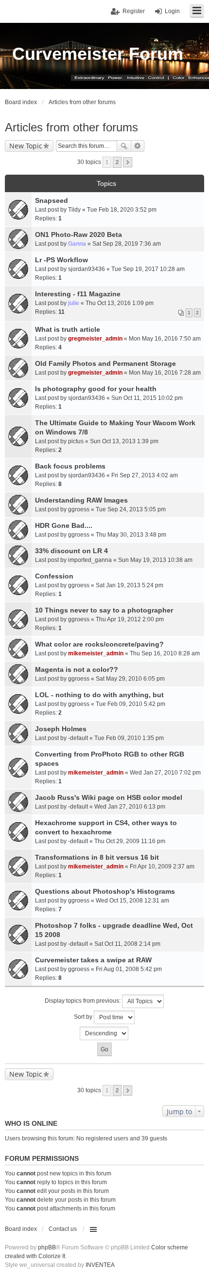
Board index (21, 1229)
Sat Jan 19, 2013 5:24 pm (129, 585)
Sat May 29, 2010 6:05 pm (130, 678)
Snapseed (51, 200)
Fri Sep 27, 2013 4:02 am (144, 475)
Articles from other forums (71, 127)
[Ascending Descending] (104, 1033)
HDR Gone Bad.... (63, 525)
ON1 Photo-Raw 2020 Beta (78, 234)
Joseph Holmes (61, 729)
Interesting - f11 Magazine (78, 294)
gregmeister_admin (95, 338)
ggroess (78, 509)
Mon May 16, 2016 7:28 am (165, 372)
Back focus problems (70, 466)
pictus (76, 441)
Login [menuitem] (172, 11)
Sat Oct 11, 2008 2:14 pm (127, 943)
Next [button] (127, 162)
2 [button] (117, 162)
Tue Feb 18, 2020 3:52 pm (122, 209)
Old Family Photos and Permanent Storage (105, 363)
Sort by (84, 1016)
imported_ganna (90, 560)
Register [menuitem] (133, 11)
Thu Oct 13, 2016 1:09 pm (120, 303)
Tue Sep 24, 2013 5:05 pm (131, 509)
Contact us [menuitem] (63, 1229)
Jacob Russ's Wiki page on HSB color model (108, 797)
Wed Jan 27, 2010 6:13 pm (129, 806)
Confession (54, 576)
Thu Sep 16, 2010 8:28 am (165, 653)
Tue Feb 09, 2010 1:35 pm (129, 738)
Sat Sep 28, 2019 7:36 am (126, 243)
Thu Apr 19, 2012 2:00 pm (130, 619)
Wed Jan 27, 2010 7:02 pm (165, 772)
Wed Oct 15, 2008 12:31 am (132, 900)
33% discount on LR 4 (71, 551)
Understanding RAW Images (81, 500)
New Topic (25, 145)
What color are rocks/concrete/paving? (99, 644)
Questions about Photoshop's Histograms (105, 891)
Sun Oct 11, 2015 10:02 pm (147, 398)
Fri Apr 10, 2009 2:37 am (162, 866)
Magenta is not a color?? (76, 669)
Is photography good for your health (96, 389)
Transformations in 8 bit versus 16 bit (97, 857)
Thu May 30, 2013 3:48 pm (131, 534)
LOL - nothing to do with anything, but (99, 695)
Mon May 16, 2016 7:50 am (165, 338)
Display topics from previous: (83, 1000)
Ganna (77, 243)
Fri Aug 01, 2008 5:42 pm (129, 969)
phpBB (47, 1247)
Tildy (74, 209)
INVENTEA (100, 1265)
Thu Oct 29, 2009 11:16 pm (129, 841)
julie (73, 303)
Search (124, 146)
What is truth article (67, 329)
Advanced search (137, 146)
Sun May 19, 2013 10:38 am (155, 560)
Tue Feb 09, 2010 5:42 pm (130, 704)
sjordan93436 (86, 269)
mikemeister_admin (95, 653)
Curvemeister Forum (97, 54)
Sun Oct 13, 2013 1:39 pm (124, 441)
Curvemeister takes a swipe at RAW (93, 960)
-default (78, 738)
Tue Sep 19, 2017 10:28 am (148, 269)
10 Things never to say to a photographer (104, 610)
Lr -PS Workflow (61, 260)
